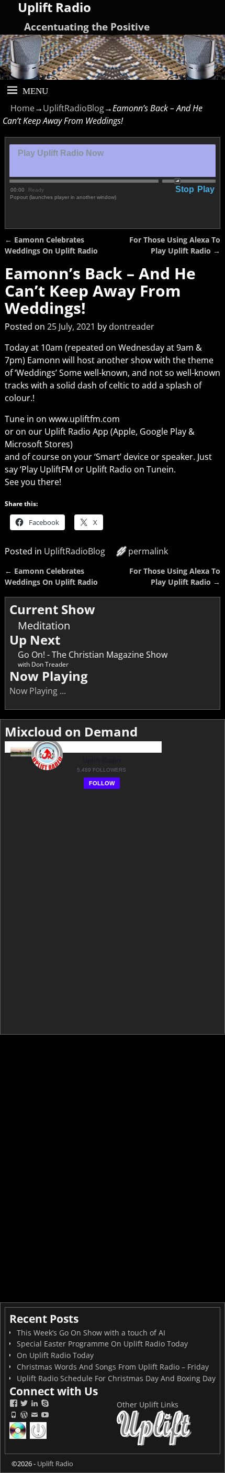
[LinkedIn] (34, 1404)
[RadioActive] (39, 1438)
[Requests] (18, 1438)
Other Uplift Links (147, 1404)
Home (22, 108)
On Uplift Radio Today (55, 1355)
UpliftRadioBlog (73, 108)
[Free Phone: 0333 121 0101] (13, 1416)
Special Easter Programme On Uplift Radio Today (102, 1344)
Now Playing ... (37, 691)
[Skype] (45, 1404)
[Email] (34, 1416)
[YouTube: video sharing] (45, 1416)
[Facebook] (13, 1404)
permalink (148, 551)
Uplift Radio (55, 1463)
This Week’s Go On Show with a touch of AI (91, 1333)
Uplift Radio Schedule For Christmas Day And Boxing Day (116, 1378)
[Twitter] (24, 1404)
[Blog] (24, 1416)
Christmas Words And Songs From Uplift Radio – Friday (113, 1367)
